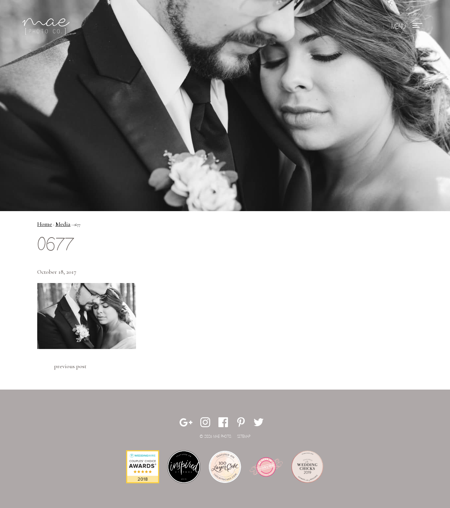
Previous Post (70, 366)
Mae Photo (47, 26)
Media (62, 224)
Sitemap (243, 436)
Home (44, 224)
